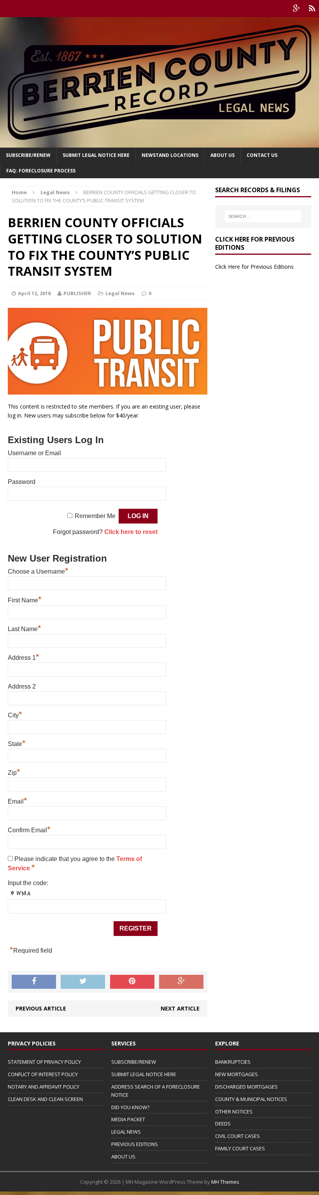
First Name (25, 600)
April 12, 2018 (34, 293)
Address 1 (23, 657)
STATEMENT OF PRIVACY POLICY (44, 1061)
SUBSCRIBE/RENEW (133, 1061)
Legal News (120, 293)
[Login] (312, 8)
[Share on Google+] (181, 982)
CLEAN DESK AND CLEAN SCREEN (45, 1099)
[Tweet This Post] (83, 982)
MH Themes (225, 1181)
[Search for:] (263, 216)
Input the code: (28, 883)
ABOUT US (123, 1156)
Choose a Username (38, 571)
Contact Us (262, 155)
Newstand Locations (170, 155)
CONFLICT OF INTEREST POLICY (43, 1074)
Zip (14, 772)
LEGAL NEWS (126, 1131)
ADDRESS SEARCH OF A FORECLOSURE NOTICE (155, 1090)
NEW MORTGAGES (236, 1074)
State (17, 744)
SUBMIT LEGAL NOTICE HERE (96, 155)
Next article (180, 1008)
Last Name (24, 629)
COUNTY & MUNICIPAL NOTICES (251, 1099)
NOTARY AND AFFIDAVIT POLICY (43, 1086)
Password (21, 481)
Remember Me (95, 516)
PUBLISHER (77, 293)
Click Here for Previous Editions (254, 266)
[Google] (296, 8)
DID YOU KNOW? (130, 1107)
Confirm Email (29, 830)
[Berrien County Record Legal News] (159, 82)
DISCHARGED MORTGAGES (246, 1086)
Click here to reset (131, 532)
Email (17, 801)
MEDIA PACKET (128, 1119)
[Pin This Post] (132, 982)
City (15, 715)
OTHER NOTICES (233, 1111)
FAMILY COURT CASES (240, 1148)
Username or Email (34, 453)
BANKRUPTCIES (233, 1061)
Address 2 (22, 686)
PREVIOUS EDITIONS (134, 1144)
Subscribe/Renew (28, 155)
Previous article (41, 1008)
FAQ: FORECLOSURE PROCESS (40, 170)
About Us (222, 155)
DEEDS (223, 1123)
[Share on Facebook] (34, 982)
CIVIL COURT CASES (237, 1135)
